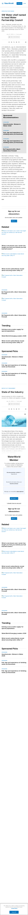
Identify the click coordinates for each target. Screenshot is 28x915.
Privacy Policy (14, 908)
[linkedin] (11, 42)
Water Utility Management (8, 388)
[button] (3, 3)
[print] (25, 42)
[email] (19, 42)
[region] (14, 909)
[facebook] (9, 42)
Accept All (14, 912)
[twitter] (14, 42)
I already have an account (14, 503)
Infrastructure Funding (8, 11)
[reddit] (16, 42)
